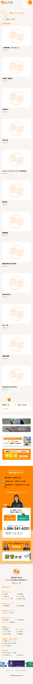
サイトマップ (9, 670)
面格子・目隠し (22, 598)
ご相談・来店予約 (9, 518)
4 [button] (19, 668)
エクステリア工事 (8, 613)
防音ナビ (16, 556)
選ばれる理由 (7, 634)
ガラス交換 (21, 596)
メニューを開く (30, 2)
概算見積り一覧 (5, 405)
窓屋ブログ (21, 655)
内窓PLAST (7, 596)
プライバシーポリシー (21, 670)
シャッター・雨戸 (8, 598)
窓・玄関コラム (8, 655)
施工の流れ (16, 421)
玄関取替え (7, 605)
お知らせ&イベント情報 (10, 652)
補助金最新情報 (16, 454)
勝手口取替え (21, 605)
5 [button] (21, 668)
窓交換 (5, 594)
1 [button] (12, 668)
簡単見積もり (23, 518)
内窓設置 (20, 594)
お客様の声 (21, 620)
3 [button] (16, 668)
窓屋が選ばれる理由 (16, 441)
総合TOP (5, 587)
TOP (3, 19)
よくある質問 (5, 408)
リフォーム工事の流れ (9, 622)
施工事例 (6, 620)
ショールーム (21, 629)
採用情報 (16, 545)
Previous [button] (7, 664)
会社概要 (6, 629)
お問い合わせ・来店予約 (10, 643)
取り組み (20, 631)
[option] (16, 663)
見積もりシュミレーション (10, 641)
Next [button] (25, 664)
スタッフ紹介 (7, 631)
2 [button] (14, 668)
